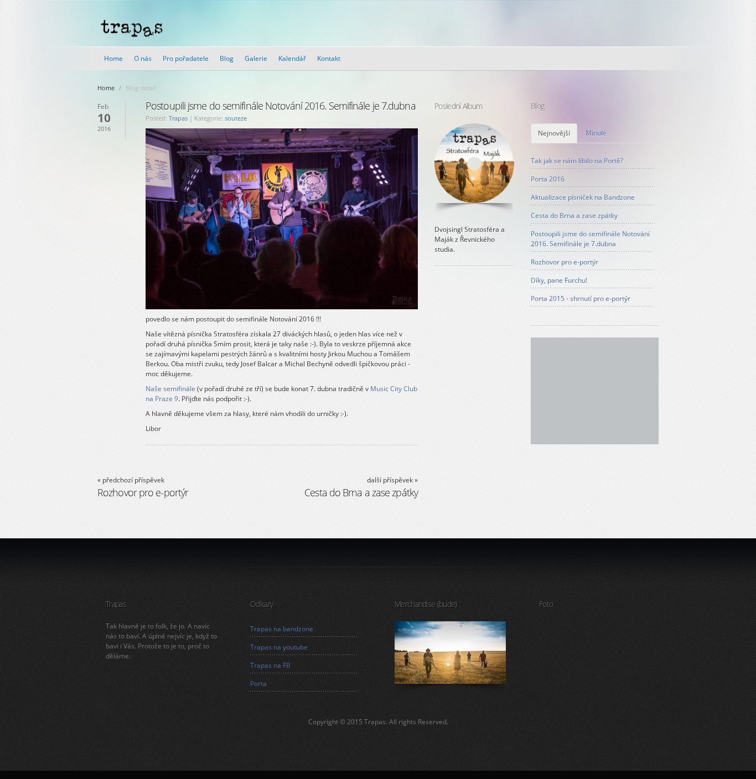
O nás (143, 58)
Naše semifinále (170, 388)
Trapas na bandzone (281, 628)
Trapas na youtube (279, 647)
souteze (236, 118)
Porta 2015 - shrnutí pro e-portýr (580, 298)
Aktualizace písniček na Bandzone (583, 197)
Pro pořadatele (186, 58)
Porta (258, 683)
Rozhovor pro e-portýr (564, 262)
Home (113, 58)
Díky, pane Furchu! (559, 280)
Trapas (178, 118)
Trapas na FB (270, 665)
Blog (227, 58)
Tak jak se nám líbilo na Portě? (577, 160)
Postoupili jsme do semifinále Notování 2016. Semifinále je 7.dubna (590, 238)
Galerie (256, 58)
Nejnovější (554, 133)
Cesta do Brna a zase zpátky (574, 215)
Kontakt (328, 58)
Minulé (596, 133)
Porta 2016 (548, 179)
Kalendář (292, 58)
